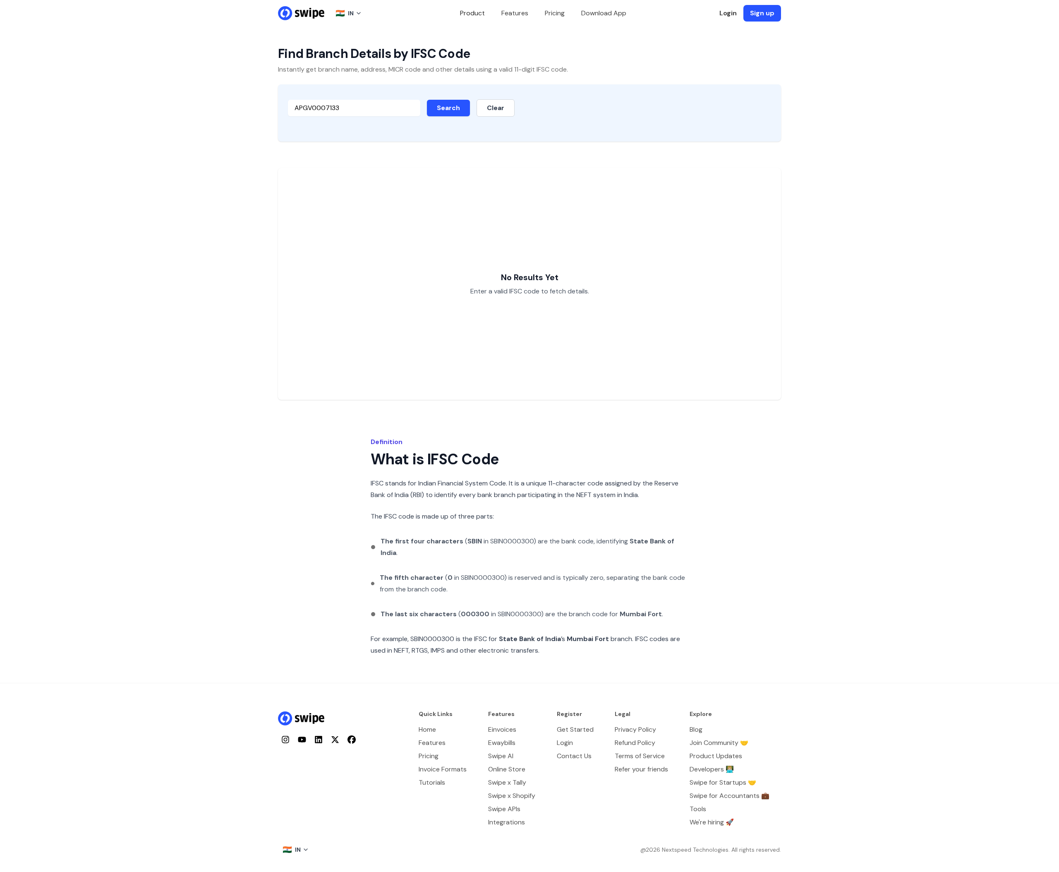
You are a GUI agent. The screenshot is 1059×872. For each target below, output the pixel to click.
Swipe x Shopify (511, 795)
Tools (698, 809)
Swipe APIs (504, 809)
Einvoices (502, 729)
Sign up (762, 13)
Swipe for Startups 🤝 (723, 782)
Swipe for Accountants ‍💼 (729, 795)
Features (514, 13)
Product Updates (716, 756)
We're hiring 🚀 (712, 822)
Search (448, 107)
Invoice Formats (443, 769)
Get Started (575, 729)
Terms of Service (640, 756)
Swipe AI (500, 756)
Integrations (506, 822)
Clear (495, 107)
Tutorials (432, 782)
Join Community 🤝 (719, 742)
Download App (603, 13)
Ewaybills (501, 742)
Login (728, 13)
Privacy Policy (635, 729)
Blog (696, 729)
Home (427, 729)
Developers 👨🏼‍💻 (712, 769)
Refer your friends (641, 769)
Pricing (555, 13)
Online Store (506, 769)
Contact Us (574, 756)
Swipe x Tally (507, 782)
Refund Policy (635, 742)
